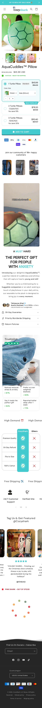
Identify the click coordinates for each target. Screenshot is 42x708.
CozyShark (16, 692)
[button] (4, 9)
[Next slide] (37, 167)
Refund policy (19, 695)
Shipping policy (29, 698)
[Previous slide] (4, 167)
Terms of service (15, 698)
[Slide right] (39, 58)
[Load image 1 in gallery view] (10, 58)
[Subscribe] (34, 651)
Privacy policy (31, 695)
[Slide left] (2, 58)
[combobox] (11, 93)
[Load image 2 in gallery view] (21, 58)
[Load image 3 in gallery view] (31, 58)
